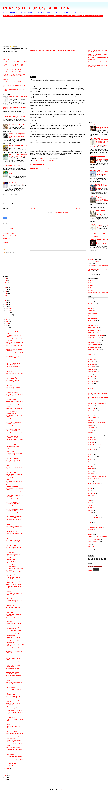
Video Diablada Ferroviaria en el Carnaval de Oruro (14, 433)
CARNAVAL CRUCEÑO (94, 340)
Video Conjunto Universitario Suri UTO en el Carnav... (14, 360)
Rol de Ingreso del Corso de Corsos (95, 15)
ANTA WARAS (91, 303)
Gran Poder (93, 224)
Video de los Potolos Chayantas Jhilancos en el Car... (13, 412)
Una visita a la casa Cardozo (16, 124)
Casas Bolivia (93, 196)
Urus (89, 532)
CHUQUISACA (92, 364)
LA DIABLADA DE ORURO (9, 226)
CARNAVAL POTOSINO (94, 349)
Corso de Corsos (50, 160)
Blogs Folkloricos (92, 318)
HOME (5, 15)
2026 (6, 278)
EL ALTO (90, 383)
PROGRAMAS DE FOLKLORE (95, 478)
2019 (6, 293)
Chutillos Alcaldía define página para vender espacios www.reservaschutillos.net (14, 117)
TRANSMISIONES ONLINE (95, 527)
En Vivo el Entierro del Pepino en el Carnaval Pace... (14, 534)
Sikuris (90, 505)
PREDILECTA (91, 473)
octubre (8, 312)
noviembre (8, 310)
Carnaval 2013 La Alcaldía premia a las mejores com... (14, 409)
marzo (7, 327)
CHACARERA (91, 359)
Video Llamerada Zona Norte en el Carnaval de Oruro (14, 510)
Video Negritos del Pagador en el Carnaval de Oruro (14, 527)
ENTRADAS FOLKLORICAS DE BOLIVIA (36, 8)
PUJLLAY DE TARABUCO (94, 483)
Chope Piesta (91, 361)
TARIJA (90, 512)
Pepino (90, 464)
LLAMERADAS (92, 439)
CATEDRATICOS (92, 352)
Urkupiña (90, 529)
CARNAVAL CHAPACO (94, 332)
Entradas (7, 250)
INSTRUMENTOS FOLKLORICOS (96, 422)
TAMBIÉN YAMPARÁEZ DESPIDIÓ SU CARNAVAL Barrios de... (14, 346)
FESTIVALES (91, 408)
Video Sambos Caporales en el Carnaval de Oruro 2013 (13, 457)
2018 (6, 295)
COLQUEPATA (92, 369)
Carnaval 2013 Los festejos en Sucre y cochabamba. (13, 672)
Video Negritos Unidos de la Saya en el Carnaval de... (14, 499)
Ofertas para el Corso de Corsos (14, 584)
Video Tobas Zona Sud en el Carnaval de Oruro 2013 (13, 503)
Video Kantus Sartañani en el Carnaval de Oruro (13, 357)
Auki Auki (90, 306)
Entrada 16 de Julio (93, 391)
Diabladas (90, 378)
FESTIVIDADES (92, 410)
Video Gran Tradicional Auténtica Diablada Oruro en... (14, 513)
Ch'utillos (90, 357)
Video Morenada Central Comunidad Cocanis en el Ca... (14, 571)
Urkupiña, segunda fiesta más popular (12, 165)
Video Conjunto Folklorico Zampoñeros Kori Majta (12, 437)
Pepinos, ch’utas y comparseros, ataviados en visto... (14, 676)
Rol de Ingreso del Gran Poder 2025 (12, 71)
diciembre (8, 308)
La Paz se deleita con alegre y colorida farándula (13, 627)
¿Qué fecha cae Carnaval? (12, 617)
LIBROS (90, 437)
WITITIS (90, 549)
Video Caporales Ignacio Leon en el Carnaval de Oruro (14, 516)
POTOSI (90, 471)
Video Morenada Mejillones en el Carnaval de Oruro (14, 471)
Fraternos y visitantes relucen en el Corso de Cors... (14, 551)
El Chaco (90, 386)
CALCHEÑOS (91, 323)
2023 (6, 285)
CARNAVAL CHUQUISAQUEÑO (96, 335)
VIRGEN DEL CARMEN (94, 541)
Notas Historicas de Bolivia (97, 210)
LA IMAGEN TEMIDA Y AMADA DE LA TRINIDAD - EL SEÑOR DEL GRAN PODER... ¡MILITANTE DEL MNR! (18, 135)
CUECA (90, 374)
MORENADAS (91, 449)
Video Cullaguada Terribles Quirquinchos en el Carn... (13, 419)
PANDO (90, 461)
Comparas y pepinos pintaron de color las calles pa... (14, 683)
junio (7, 321)
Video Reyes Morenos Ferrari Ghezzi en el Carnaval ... (13, 430)
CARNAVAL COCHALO (39, 160)
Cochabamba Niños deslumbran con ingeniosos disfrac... (15, 750)
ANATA (90, 301)
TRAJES (90, 524)
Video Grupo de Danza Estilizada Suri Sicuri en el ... (14, 461)
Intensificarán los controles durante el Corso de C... (14, 604)
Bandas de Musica (93, 313)
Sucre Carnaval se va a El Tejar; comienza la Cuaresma (14, 631)
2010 (6, 775)
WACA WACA (91, 546)
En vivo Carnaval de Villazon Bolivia (14, 760)
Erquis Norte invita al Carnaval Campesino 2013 (13, 741)
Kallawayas (91, 430)
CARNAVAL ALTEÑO (93, 327)
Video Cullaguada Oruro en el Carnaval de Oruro (13, 443)
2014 (6, 304)
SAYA (89, 500)
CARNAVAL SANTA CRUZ (36, 15)
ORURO (90, 459)
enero (7, 768)
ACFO (89, 298)
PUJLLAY (90, 481)
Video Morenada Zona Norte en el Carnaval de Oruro (14, 544)
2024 (6, 282)
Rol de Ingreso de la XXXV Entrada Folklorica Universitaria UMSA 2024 (18, 97)
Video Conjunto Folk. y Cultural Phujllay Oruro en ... (13, 423)
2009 (6, 777)
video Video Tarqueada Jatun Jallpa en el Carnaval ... (14, 374)
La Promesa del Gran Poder (95, 435)
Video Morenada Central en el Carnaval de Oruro (13, 520)
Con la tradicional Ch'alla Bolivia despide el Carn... (14, 634)
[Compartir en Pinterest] (57, 158)
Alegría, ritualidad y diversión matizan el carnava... (13, 693)
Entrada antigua (80, 208)
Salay (89, 490)
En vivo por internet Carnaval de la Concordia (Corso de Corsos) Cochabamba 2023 (14, 75)
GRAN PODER (47, 15)
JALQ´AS (90, 425)
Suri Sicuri (90, 510)
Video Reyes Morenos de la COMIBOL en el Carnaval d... (13, 391)
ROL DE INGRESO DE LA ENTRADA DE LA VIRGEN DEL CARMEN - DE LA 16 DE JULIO (14, 68)
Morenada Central (92, 447)
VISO (89, 544)
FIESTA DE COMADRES (94, 413)
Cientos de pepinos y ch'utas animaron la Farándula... (13, 697)
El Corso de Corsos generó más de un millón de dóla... (14, 454)
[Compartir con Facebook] (55, 158)
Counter (90, 570)
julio (7, 319)
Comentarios (8, 252)
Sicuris (90, 503)
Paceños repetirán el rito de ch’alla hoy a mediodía (14, 655)
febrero (8, 330)
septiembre (9, 315)
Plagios (90, 466)
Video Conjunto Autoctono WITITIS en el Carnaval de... (14, 384)
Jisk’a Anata (91, 427)
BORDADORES (92, 320)
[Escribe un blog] (52, 158)
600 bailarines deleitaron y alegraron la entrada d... (12, 485)
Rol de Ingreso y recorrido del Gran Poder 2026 (15, 61)
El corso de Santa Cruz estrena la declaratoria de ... (14, 666)
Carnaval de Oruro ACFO (9, 228)
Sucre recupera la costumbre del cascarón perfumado (14, 662)
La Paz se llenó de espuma (12, 707)
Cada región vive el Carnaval (13, 747)
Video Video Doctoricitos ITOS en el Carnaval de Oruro (14, 398)
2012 (6, 771)
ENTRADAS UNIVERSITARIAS (96, 403)
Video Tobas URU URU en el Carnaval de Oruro (13, 388)
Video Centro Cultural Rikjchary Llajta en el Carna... (13, 364)
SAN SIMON (91, 495)
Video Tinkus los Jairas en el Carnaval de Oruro (13, 381)
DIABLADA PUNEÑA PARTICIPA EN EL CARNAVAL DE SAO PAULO (14, 709)
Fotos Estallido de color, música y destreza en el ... (14, 753)
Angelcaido (5, 242)
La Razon (90, 287)
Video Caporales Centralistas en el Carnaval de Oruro (14, 506)
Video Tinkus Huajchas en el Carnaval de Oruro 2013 (13, 367)
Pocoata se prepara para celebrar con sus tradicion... (14, 624)
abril (7, 325)
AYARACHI (91, 310)
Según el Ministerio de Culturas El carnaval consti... (14, 641)
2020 (6, 291)
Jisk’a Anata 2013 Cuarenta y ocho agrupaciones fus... (14, 648)
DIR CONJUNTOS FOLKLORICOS (78, 15)
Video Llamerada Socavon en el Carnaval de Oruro (14, 468)
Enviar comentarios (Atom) (61, 212)
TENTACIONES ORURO (94, 517)
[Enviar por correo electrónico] (51, 158)
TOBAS (90, 522)
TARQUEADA (91, 515)
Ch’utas (90, 354)
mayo (7, 323)
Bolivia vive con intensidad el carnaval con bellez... (13, 737)
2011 (6, 773)
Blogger (63, 789)
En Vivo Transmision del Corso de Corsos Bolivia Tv (14, 555)
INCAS (90, 420)
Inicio (59, 208)
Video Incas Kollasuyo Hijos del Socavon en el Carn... (13, 377)
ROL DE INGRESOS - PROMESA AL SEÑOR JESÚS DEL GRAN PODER (18, 155)
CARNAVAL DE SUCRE (94, 344)
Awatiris (90, 308)
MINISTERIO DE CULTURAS (95, 444)
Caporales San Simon (8, 233)
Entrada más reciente (36, 208)
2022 (6, 287)
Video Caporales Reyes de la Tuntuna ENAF (13, 426)
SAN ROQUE (91, 493)
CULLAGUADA (92, 376)
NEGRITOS (91, 454)
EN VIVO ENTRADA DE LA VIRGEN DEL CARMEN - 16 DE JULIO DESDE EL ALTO (13, 65)
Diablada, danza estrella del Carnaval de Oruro (12, 762)
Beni (89, 315)
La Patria (90, 282)
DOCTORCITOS (92, 381)
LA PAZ (90, 432)
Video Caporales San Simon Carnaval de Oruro (13, 565)
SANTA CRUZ (91, 498)
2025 (6, 280)
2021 (6, 289)
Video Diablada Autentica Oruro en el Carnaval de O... (14, 558)
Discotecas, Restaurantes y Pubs (99, 239)
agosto (8, 317)
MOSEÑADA (91, 452)
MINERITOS (91, 442)
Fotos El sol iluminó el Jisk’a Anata (14, 568)
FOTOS (61, 15)
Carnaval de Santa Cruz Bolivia (98, 233)
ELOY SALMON (92, 388)
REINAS (90, 488)
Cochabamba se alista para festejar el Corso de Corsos (14, 594)
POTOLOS (91, 469)
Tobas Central (6, 238)
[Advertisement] (50, 30)
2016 (6, 300)
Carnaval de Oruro (7, 231)
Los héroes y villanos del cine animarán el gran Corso (13, 578)
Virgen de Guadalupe (93, 539)
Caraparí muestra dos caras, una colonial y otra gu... (14, 704)
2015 (6, 302)
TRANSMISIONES (25, 15)
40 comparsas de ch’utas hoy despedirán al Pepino (13, 530)
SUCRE (90, 507)
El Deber (90, 285)
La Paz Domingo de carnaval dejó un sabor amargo (14, 686)
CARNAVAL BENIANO (93, 330)
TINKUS (90, 520)
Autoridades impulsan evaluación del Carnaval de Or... (14, 601)
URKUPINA (55, 15)
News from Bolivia (95, 170)
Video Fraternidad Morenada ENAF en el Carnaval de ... (14, 370)
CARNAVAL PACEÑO (93, 347)
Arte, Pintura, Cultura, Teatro (97, 184)
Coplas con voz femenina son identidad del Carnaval (13, 727)
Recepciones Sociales (93, 486)
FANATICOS (91, 405)
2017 (6, 298)
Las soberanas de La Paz (12, 765)
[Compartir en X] (54, 158)
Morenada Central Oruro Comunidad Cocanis (14, 235)
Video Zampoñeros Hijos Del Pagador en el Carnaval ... (13, 541)
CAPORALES (91, 325)
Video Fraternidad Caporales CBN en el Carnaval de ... (14, 353)
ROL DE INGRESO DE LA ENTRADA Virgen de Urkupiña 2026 (18, 183)
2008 (6, 779)
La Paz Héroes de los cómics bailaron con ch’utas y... (13, 669)
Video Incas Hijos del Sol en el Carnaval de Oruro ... (13, 548)
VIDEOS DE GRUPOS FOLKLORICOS (98, 536)
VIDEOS (67, 15)
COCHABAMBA (92, 366)
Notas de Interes (92, 456)
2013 (6, 306)
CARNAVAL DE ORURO (14, 15)
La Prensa (90, 290)
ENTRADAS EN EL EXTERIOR (96, 401)
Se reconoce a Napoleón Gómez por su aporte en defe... (14, 730)
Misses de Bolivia (94, 124)
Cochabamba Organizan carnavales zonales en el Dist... (15, 716)
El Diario (90, 280)
